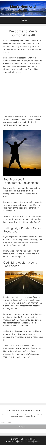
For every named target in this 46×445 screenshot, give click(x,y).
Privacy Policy (11, 441)
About (30, 441)
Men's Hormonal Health (23, 8)
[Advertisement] (23, 95)
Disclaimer (22, 441)
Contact (37, 441)
